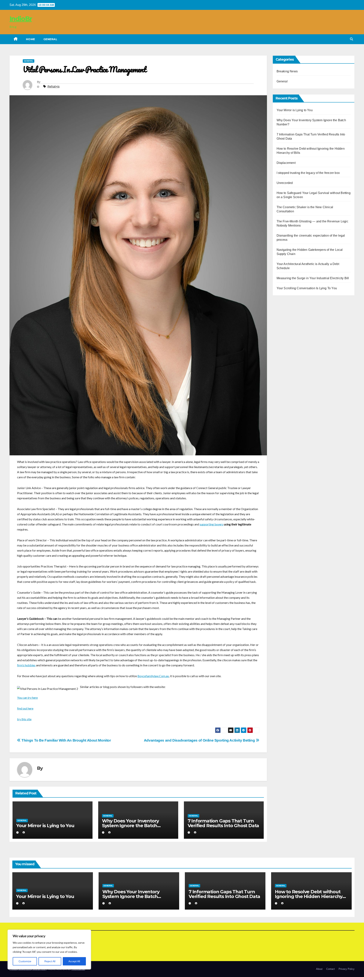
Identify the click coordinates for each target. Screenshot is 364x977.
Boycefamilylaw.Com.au (153, 676)
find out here (25, 708)
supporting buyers (211, 524)
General (50, 39)
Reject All (49, 961)
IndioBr (20, 19)
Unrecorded (285, 182)
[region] (49, 949)
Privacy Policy (347, 969)
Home (30, 39)
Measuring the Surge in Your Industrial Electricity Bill (313, 278)
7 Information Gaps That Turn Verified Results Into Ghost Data (223, 823)
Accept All (74, 961)
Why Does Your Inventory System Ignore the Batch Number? (130, 825)
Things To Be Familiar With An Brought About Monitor (66, 740)
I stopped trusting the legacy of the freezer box (308, 172)
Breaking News (287, 71)
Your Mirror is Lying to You (45, 825)
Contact (330, 969)
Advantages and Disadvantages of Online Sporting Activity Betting (200, 740)
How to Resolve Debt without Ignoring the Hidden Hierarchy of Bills (308, 896)
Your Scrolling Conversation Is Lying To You (307, 288)
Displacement (286, 162)
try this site (24, 719)
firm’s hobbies (26, 665)
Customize (25, 961)
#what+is (53, 86)
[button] (351, 39)
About (319, 969)
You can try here (27, 697)
